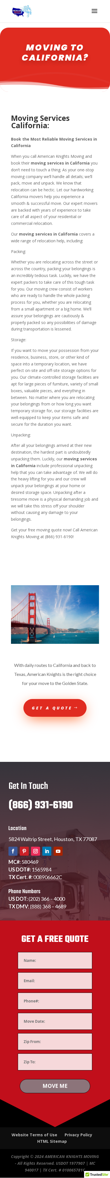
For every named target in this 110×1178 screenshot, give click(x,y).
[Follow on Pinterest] (24, 851)
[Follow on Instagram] (35, 851)
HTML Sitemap (52, 1141)
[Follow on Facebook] (12, 851)
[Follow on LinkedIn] (46, 851)
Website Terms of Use (34, 1134)
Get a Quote (52, 708)
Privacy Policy (78, 1134)
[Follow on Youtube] (58, 851)
